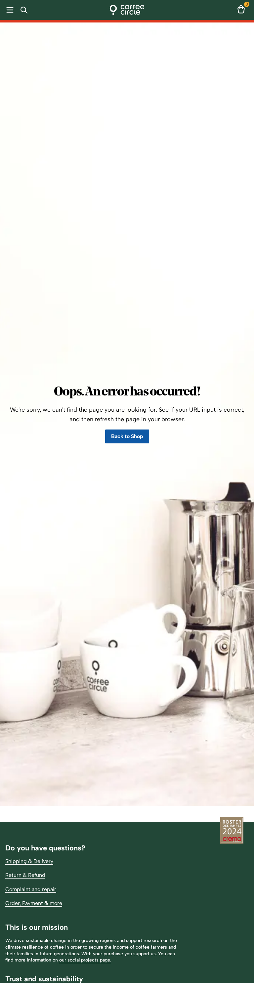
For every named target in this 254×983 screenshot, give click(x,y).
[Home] (127, 10)
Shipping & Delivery (29, 861)
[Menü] (8, 10)
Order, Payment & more (33, 903)
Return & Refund (25, 875)
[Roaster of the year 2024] (231, 831)
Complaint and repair (30, 889)
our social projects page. (85, 960)
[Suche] (25, 10)
